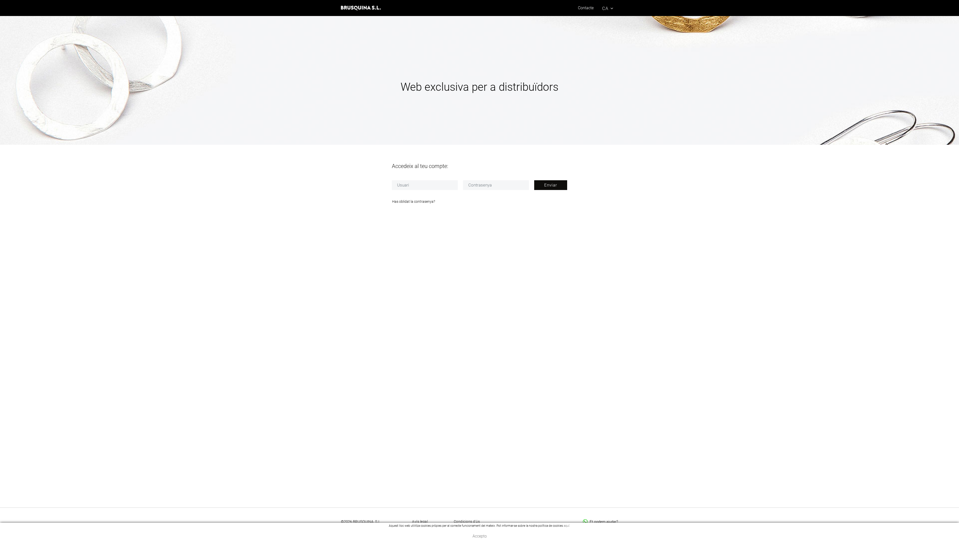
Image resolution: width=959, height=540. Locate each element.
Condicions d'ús (467, 522)
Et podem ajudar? (604, 522)
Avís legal (420, 522)
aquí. (567, 526)
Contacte (586, 8)
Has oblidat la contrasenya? (413, 202)
